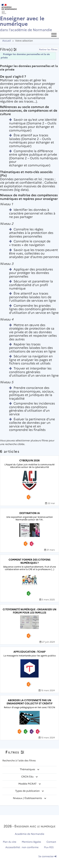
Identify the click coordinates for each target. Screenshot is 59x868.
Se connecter (46, 856)
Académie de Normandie (29, 834)
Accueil (6, 40)
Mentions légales (31, 842)
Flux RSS (49, 847)
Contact (51, 842)
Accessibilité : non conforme (22, 847)
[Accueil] (8, 8)
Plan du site (9, 842)
